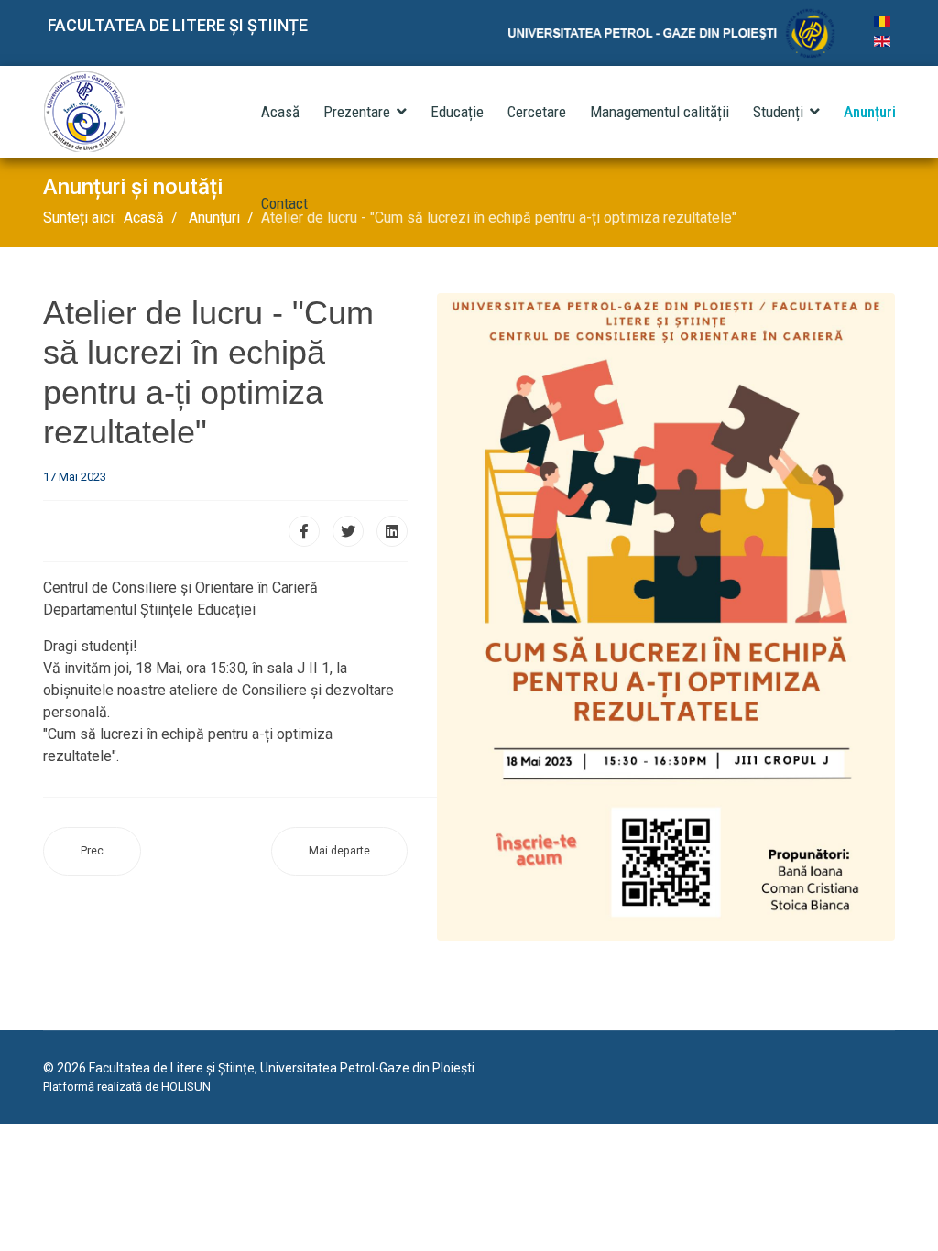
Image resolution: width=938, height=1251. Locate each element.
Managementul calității (659, 112)
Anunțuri (870, 112)
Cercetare (536, 112)
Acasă (280, 112)
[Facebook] (304, 531)
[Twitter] (348, 531)
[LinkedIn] (392, 531)
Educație (457, 112)
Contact (284, 203)
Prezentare (356, 112)
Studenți (778, 112)
